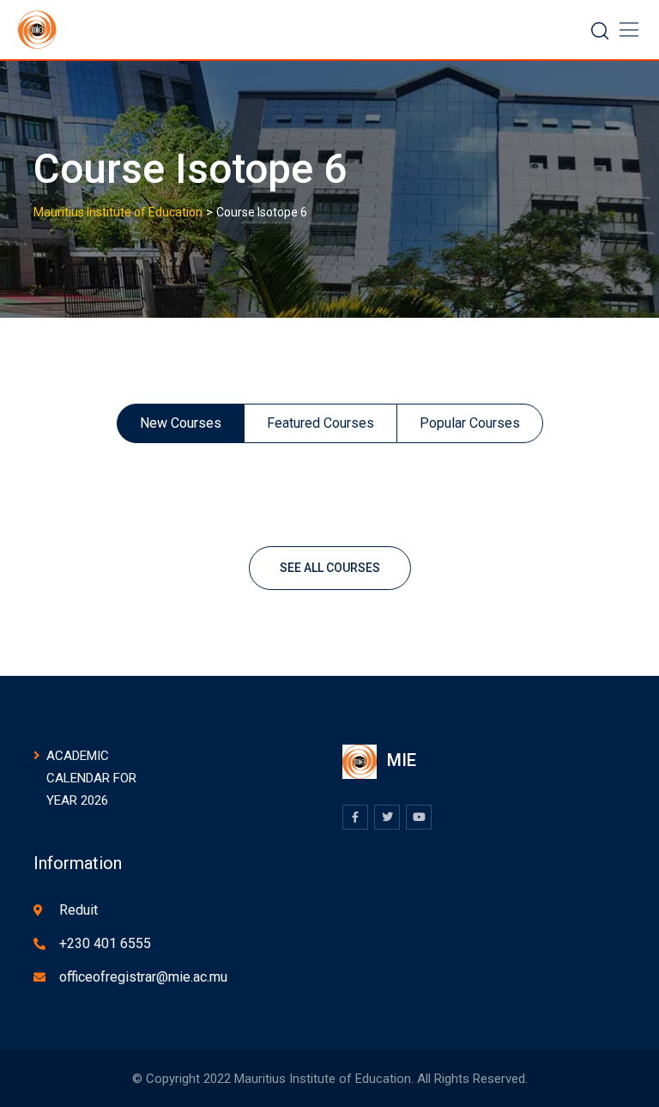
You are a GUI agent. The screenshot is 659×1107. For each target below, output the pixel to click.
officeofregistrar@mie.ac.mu (143, 977)
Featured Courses (320, 423)
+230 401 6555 (105, 943)
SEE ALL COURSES (330, 568)
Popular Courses (470, 423)
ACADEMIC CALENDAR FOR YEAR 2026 (91, 778)
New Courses (180, 423)
